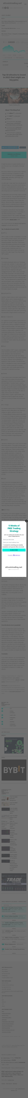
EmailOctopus (17, 555)
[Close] (26, 521)
